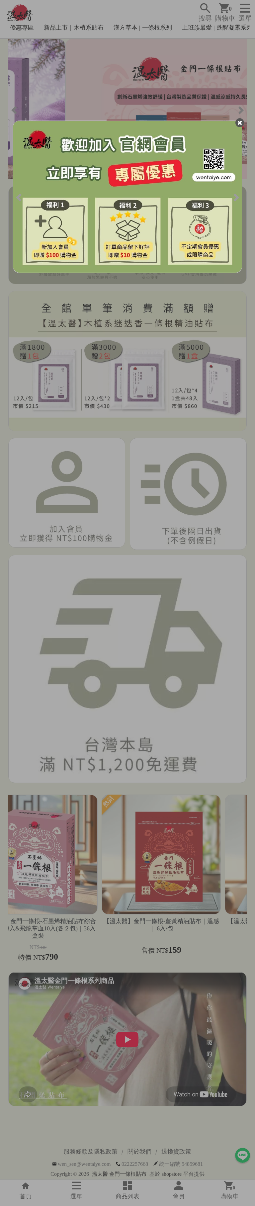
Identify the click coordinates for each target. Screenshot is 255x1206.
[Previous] (19, 197)
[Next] (236, 197)
